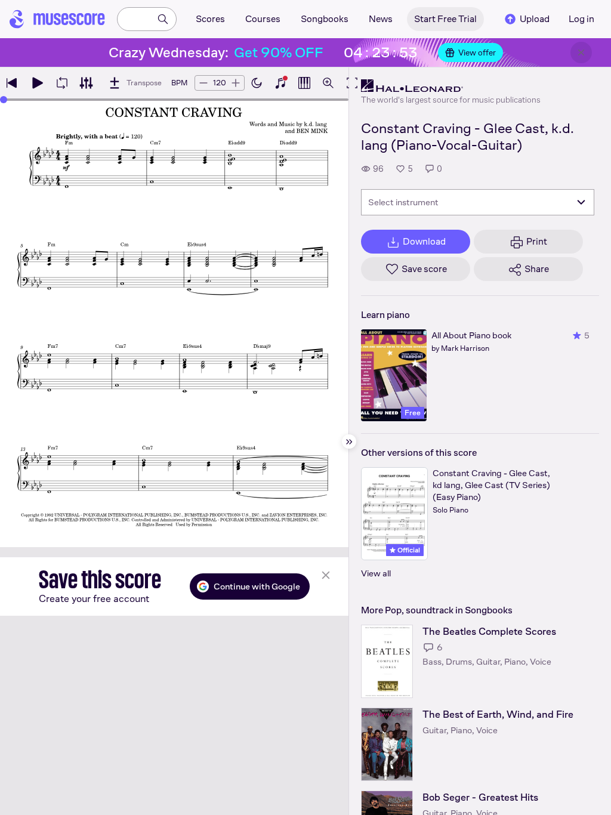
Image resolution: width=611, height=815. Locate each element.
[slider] (3, 99)
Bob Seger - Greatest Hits (480, 797)
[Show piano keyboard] (280, 83)
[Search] (163, 19)
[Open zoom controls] (328, 83)
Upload (535, 19)
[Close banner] (581, 52)
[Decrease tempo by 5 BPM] (203, 83)
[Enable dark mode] (257, 83)
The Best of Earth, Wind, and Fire (497, 714)
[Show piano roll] (304, 83)
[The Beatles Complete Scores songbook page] (387, 661)
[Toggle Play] (37, 83)
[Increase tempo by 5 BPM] (236, 83)
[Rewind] (12, 83)
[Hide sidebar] (349, 441)
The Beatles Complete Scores (489, 631)
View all (376, 573)
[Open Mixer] (86, 83)
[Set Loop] (62, 83)
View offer (477, 52)
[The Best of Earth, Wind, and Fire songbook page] (387, 744)
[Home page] (57, 19)
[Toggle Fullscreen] (352, 83)
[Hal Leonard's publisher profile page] (451, 85)
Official (408, 550)
